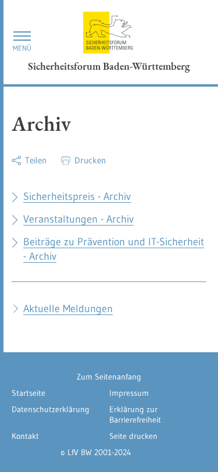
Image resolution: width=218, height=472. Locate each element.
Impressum (129, 393)
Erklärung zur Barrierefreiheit (135, 414)
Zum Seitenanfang (109, 376)
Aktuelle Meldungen (68, 308)
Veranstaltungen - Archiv (78, 219)
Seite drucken (133, 436)
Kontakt (25, 436)
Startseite (28, 393)
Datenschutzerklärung (51, 409)
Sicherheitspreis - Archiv (77, 196)
